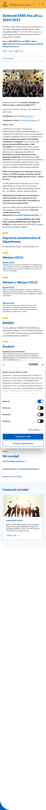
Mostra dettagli (33, 430)
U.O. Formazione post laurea (13, 461)
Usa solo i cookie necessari (23, 443)
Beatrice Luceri (26, 116)
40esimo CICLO (9, 262)
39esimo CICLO (9, 287)
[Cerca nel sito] (39, 4)
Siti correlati (8, 58)
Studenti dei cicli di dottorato (14, 351)
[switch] (40, 408)
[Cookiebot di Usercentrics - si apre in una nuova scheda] (29, 364)
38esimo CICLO (9, 303)
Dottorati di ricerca (14, 521)
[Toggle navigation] (42, 4)
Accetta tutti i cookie (23, 437)
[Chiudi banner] (43, 364)
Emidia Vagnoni (31, 120)
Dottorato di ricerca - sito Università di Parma (20, 469)
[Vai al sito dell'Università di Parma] (6, 4)
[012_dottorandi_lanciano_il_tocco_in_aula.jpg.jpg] (23, 83)
